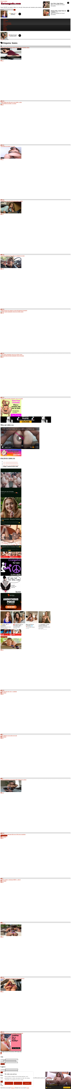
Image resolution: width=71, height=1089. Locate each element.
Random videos (25, 47)
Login (2, 1072)
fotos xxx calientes (7, 24)
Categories (5, 20)
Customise (9, 1083)
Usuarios (5, 25)
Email (2, 1061)
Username (3, 1059)
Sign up (2, 1064)
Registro (5, 29)
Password (3, 1062)
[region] (18, 1079)
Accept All (27, 1083)
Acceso (5, 27)
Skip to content (4, 1)
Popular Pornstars (7, 22)
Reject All (18, 1083)
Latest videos (3, 47)
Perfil (4, 26)
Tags (4, 21)
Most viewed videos (11, 47)
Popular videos (19, 47)
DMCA (5, 30)
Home (4, 19)
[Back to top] (1, 1053)
